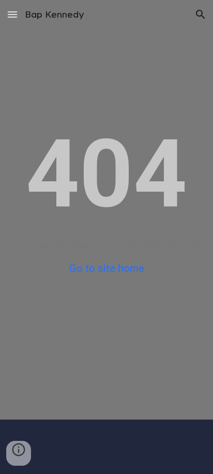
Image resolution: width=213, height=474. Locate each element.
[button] (12, 14)
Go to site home (106, 268)
